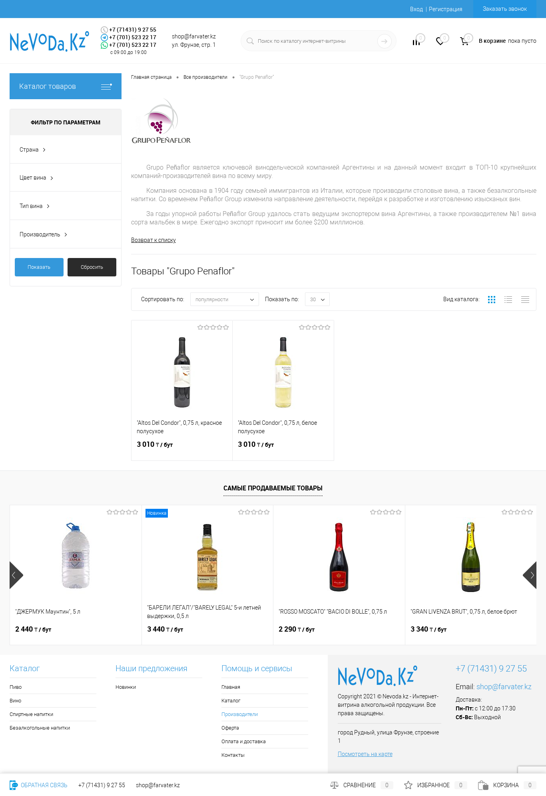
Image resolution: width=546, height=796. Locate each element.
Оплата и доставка (243, 741)
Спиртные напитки (31, 714)
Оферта (230, 728)
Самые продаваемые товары (273, 488)
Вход (416, 9)
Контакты (233, 755)
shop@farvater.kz (504, 686)
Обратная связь (44, 785)
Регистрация (445, 9)
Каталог (230, 701)
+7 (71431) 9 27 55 (101, 785)
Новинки (126, 687)
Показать (39, 267)
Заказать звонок (505, 9)
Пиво (16, 687)
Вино (15, 701)
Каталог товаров (47, 86)
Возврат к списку (153, 240)
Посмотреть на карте (365, 754)
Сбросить (92, 267)
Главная (230, 687)
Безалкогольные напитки (40, 728)
